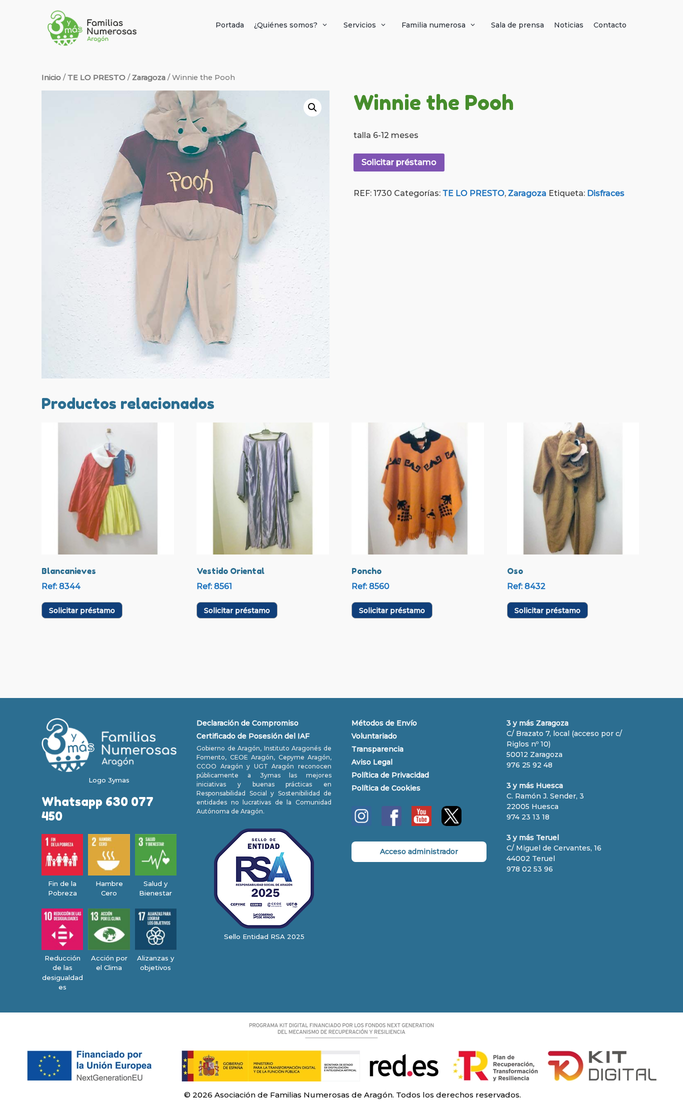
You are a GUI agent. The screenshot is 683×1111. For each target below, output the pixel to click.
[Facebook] (392, 823)
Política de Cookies (386, 788)
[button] (313, 107)
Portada (230, 25)
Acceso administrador (419, 851)
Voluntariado (374, 736)
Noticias (569, 25)
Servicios (360, 25)
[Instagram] (362, 823)
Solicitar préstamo (399, 162)
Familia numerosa (434, 25)
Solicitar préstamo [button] (82, 610)
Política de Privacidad (390, 775)
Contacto (610, 25)
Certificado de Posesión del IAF (253, 736)
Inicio (51, 77)
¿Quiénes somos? (286, 25)
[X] (452, 823)
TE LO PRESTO (97, 77)
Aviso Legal (372, 762)
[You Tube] (422, 823)
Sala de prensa (517, 25)
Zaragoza (149, 77)
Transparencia (378, 749)
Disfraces (605, 193)
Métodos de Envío (384, 723)
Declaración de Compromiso (247, 723)
